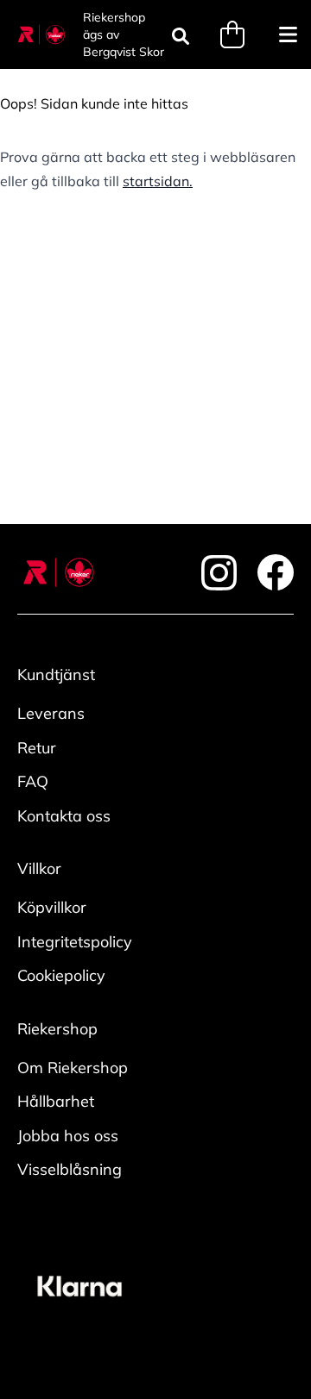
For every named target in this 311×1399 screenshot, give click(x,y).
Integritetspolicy (74, 942)
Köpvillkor (51, 907)
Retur (36, 748)
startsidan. (158, 181)
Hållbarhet (55, 1101)
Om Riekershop (72, 1067)
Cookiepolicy (61, 975)
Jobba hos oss (67, 1136)
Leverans (51, 713)
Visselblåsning (69, 1169)
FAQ (32, 781)
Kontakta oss (64, 816)
